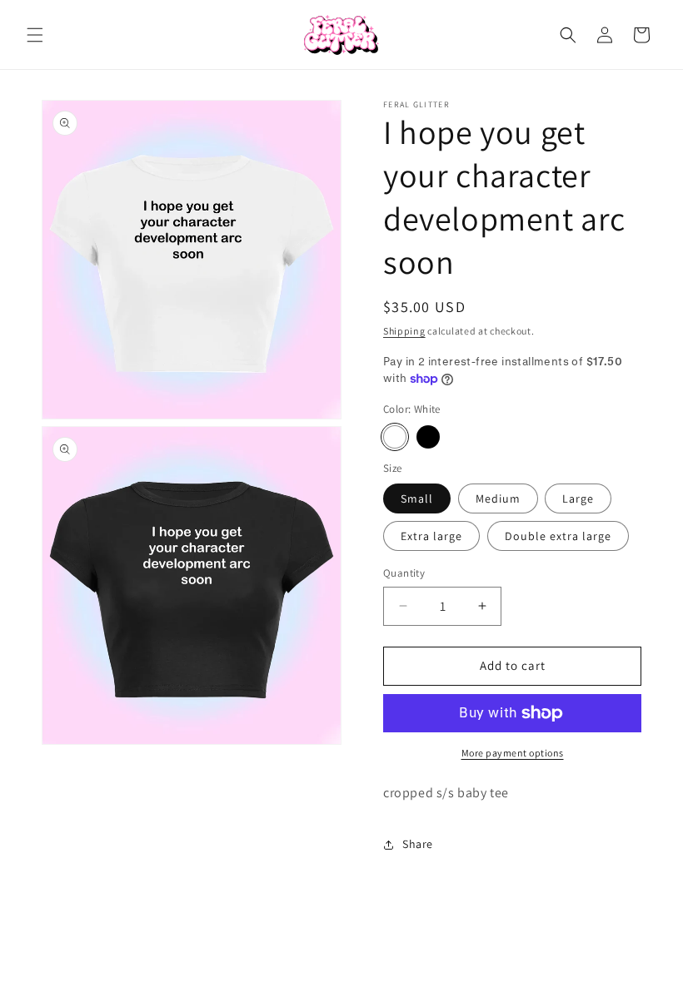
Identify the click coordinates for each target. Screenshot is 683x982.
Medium (498, 498)
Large (578, 498)
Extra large (431, 535)
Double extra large (558, 535)
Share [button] (417, 843)
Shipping (404, 331)
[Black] (428, 437)
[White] (394, 437)
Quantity (404, 573)
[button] (35, 35)
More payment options (512, 752)
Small (417, 498)
